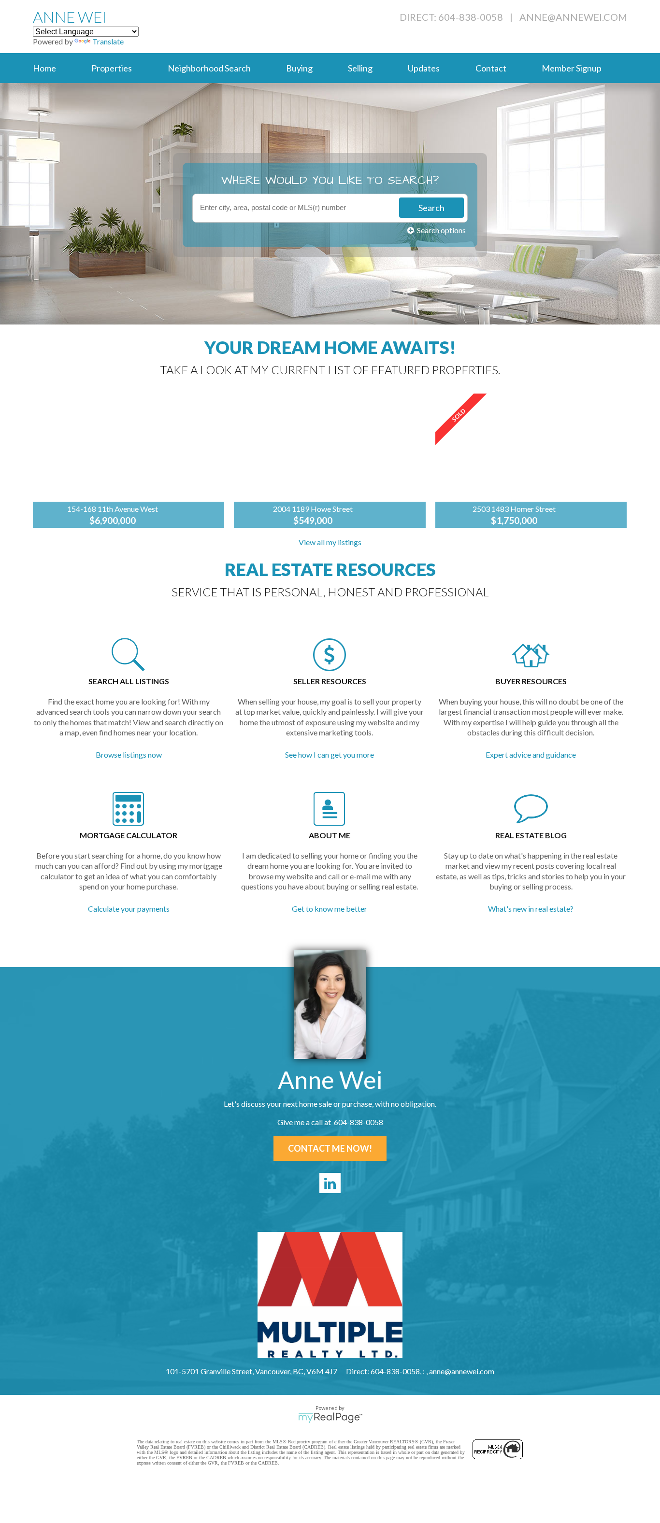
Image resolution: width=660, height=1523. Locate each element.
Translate (108, 41)
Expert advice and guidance (531, 754)
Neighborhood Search (209, 68)
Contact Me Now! (330, 1148)
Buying (299, 68)
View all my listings (330, 542)
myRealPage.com (330, 1417)
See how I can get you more (329, 754)
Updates (424, 68)
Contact (490, 68)
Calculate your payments (129, 908)
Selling (360, 68)
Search (431, 207)
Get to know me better (329, 908)
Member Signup (572, 68)
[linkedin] (330, 1183)
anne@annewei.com (573, 17)
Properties (111, 68)
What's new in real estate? (531, 908)
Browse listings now (129, 754)
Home (44, 68)
